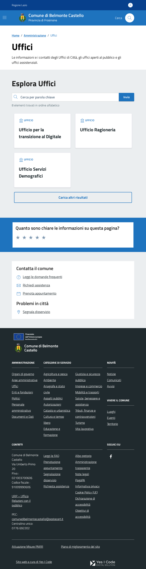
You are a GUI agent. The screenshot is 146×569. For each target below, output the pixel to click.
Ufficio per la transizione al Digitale (40, 133)
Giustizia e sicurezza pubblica (87, 377)
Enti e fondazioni (22, 392)
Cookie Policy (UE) (86, 492)
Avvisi (110, 386)
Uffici (15, 386)
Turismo (80, 422)
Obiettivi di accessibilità (82, 513)
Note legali (82, 474)
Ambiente (50, 380)
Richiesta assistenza (56, 486)
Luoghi (111, 411)
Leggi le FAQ (51, 455)
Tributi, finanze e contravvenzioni (85, 413)
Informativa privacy (87, 486)
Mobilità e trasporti (87, 392)
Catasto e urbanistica (57, 410)
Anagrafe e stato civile (54, 389)
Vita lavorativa (84, 428)
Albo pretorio (83, 455)
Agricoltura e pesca (55, 374)
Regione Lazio (19, 5)
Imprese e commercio (88, 386)
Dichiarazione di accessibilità (85, 501)
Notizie (111, 374)
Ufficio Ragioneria (97, 129)
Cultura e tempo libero (54, 419)
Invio (126, 97)
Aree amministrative (24, 380)
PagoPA (80, 480)
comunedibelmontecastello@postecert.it (37, 519)
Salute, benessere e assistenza (87, 401)
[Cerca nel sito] (129, 17)
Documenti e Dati (23, 416)
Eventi (111, 417)
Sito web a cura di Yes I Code (34, 561)
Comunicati (114, 380)
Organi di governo (23, 374)
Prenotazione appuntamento (53, 465)
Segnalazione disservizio (52, 477)
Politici (16, 398)
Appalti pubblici (53, 398)
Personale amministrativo (21, 407)
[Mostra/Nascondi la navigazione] (4, 17)
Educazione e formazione (52, 431)
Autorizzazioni (52, 404)
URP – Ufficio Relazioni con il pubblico (21, 501)
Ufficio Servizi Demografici (32, 172)
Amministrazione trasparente (86, 465)
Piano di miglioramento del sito (80, 546)
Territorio (112, 424)
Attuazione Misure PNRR (27, 546)
